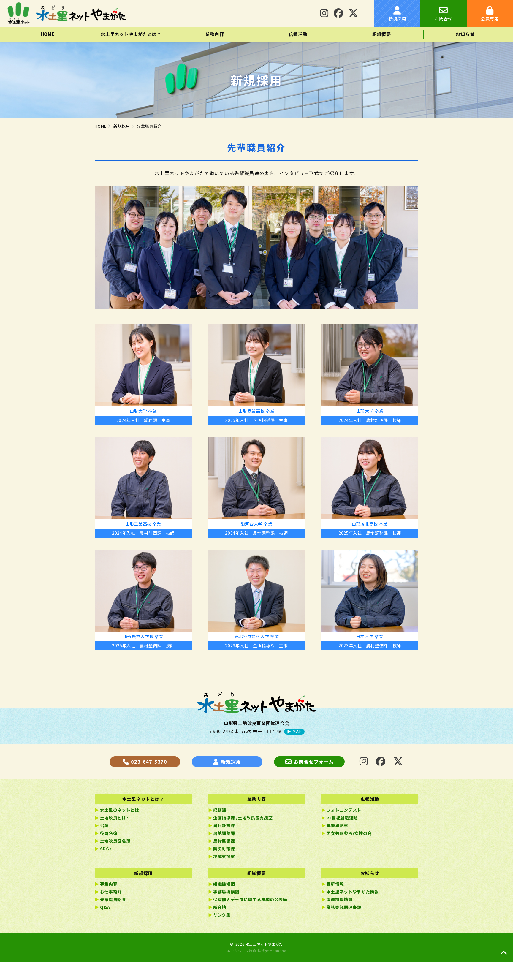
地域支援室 (224, 856)
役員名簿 (109, 833)
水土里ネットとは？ (143, 799)
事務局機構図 (226, 892)
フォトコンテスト (344, 810)
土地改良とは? (114, 818)
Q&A (105, 907)
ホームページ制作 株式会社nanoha (256, 950)
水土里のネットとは (119, 810)
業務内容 (214, 34)
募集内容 (109, 884)
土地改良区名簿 (115, 841)
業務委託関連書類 (344, 907)
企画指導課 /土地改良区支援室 (243, 818)
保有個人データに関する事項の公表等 (250, 899)
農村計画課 (224, 825)
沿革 (104, 825)
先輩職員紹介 (113, 899)
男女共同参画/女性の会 (349, 833)
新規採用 (143, 873)
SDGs (106, 849)
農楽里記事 (338, 825)
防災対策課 (224, 849)
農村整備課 (224, 841)
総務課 (219, 810)
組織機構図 (224, 884)
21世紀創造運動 (342, 818)
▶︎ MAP (294, 731)
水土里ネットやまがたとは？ (131, 34)
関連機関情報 (340, 899)
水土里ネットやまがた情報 (353, 892)
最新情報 (335, 884)
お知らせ (465, 34)
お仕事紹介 (111, 892)
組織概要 (381, 34)
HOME (48, 34)
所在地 (219, 907)
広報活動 (298, 34)
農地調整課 (224, 833)
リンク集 (222, 915)
